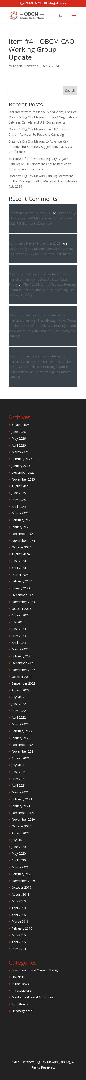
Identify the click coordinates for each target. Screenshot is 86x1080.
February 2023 (22, 656)
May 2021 (19, 779)
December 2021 (23, 745)
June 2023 (19, 629)
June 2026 (19, 432)
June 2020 (19, 847)
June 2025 (19, 493)
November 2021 (23, 751)
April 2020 (19, 860)
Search (70, 90)
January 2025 (21, 527)
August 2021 (21, 758)
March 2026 (20, 452)
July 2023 (18, 622)
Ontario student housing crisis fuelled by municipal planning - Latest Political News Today (38, 279)
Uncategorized (22, 1011)
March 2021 (20, 792)
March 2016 (20, 921)
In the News (20, 984)
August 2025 (21, 486)
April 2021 (19, 785)
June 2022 (19, 704)
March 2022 (20, 724)
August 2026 (21, 425)
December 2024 (23, 534)
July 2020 (18, 840)
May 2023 (19, 636)
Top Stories (20, 1004)
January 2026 (21, 466)
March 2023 (20, 649)
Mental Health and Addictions (33, 997)
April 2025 (19, 506)
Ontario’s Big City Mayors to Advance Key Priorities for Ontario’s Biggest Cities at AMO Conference (40, 146)
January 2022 (21, 738)
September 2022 (23, 683)
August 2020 (21, 833)
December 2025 (23, 472)
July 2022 (18, 697)
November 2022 (23, 670)
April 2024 (19, 568)
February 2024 (22, 581)
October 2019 (21, 887)
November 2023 (23, 602)
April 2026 (19, 445)
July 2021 (18, 765)
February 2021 (22, 799)
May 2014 (19, 949)
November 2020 (23, 819)
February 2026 (22, 459)
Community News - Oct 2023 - (30, 213)
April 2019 (19, 908)
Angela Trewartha (25, 66)
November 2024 (23, 540)
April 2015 (19, 942)
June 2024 (19, 561)
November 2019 (23, 881)
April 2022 (19, 717)
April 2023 (19, 643)
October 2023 (21, 609)
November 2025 (23, 479)
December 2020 (23, 813)
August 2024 (21, 554)
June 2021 (19, 772)
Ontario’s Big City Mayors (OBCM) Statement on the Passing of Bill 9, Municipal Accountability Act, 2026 (43, 181)
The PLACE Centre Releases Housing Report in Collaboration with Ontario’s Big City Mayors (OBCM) (42, 289)
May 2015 (19, 935)
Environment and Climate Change (35, 970)
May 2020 (19, 853)
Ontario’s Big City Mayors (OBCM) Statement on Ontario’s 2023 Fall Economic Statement (42, 218)
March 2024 (20, 574)
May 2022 (19, 711)
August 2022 (21, 690)
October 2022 (21, 677)
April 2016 (19, 915)
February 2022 (22, 731)
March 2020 (20, 867)
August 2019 (21, 894)
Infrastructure (21, 990)
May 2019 (19, 901)
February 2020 (22, 874)
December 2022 (23, 663)
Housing (17, 977)
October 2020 (21, 826)
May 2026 (19, 438)
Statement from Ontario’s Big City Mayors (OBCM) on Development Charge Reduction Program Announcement (40, 163)
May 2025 (19, 500)
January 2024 (21, 588)
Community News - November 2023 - (35, 243)
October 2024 (21, 547)
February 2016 (22, 928)
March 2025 (20, 513)
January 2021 (21, 806)
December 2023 (23, 595)
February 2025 (22, 520)
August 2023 (21, 615)
